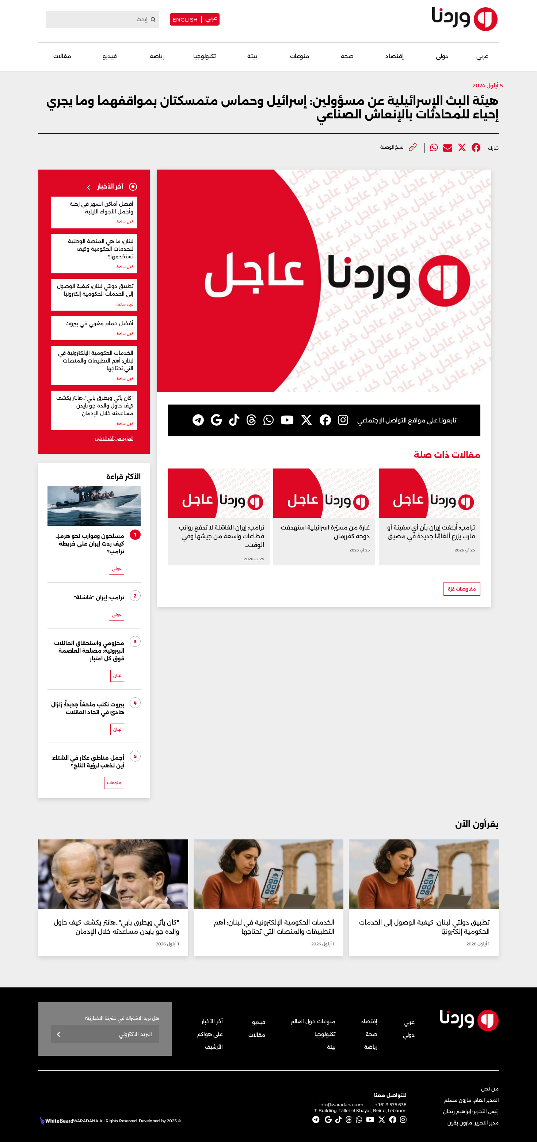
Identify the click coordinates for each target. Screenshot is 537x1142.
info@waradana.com (341, 1104)
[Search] (153, 19)
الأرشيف (214, 1047)
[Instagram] (343, 420)
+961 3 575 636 (391, 1104)
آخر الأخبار (212, 1021)
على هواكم (210, 1034)
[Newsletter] (59, 1035)
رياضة (157, 56)
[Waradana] (465, 19)
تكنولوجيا (204, 56)
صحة (347, 56)
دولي (442, 56)
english (185, 19)
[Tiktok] (234, 420)
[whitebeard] (55, 1120)
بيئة (252, 56)
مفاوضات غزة (462, 589)
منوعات (299, 56)
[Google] (216, 420)
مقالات (62, 56)
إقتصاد (394, 56)
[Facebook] (476, 148)
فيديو (110, 56)
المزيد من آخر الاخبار (114, 438)
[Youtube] (287, 420)
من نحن (490, 1089)
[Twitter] (461, 148)
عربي (211, 18)
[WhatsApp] (268, 420)
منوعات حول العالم (313, 1021)
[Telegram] (198, 420)
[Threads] (251, 420)
